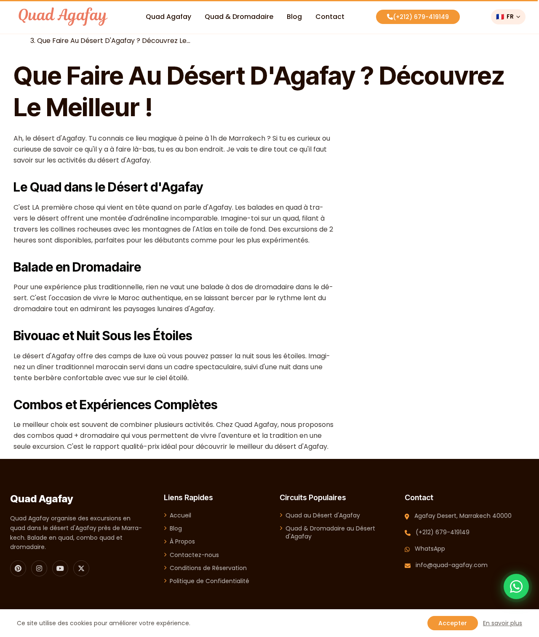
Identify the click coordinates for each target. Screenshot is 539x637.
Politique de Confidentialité (209, 581)
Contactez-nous (194, 555)
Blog (294, 16)
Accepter (452, 623)
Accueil (180, 516)
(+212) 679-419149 (421, 17)
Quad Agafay (168, 16)
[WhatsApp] (516, 586)
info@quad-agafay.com (452, 565)
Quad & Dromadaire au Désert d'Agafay (330, 533)
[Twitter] (81, 568)
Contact (329, 16)
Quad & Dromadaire (239, 16)
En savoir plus (502, 623)
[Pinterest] (18, 568)
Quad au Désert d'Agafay (323, 516)
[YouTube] (60, 568)
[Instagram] (39, 568)
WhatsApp (430, 548)
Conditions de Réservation (208, 568)
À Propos (182, 542)
